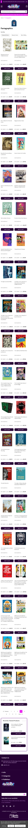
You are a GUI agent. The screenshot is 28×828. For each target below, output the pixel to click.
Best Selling (23, 35)
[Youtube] (10, 806)
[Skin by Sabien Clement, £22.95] (7, 208)
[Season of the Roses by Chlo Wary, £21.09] (7, 176)
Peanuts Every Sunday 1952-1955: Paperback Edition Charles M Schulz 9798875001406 (20, 56)
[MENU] (1, 6)
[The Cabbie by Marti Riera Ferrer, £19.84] (20, 341)
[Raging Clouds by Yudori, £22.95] (20, 111)
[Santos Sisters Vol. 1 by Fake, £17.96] (20, 143)
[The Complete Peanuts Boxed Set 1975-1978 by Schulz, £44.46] (7, 407)
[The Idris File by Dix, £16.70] (7, 473)
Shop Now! (25, 1)
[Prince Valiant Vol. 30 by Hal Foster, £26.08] (7, 111)
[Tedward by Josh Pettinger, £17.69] (20, 239)
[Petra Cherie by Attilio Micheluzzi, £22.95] (7, 78)
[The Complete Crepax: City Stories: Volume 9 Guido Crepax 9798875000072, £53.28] (7, 373)
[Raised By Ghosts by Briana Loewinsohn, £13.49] (7, 143)
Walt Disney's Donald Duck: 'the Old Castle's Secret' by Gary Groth (20, 654)
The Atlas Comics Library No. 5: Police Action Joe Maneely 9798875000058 (20, 283)
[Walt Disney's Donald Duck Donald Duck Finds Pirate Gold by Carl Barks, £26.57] (20, 606)
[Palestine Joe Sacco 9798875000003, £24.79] (7, 45)
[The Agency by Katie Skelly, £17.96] (7, 272)
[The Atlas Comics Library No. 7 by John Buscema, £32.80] (20, 306)
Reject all (11, 826)
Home (2, 18)
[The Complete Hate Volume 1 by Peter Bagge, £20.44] (20, 373)
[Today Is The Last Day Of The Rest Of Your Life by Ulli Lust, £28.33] (7, 571)
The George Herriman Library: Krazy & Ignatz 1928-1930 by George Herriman (20, 451)
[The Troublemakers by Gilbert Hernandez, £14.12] (7, 538)
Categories (6, 776)
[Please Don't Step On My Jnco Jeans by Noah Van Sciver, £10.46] (20, 78)
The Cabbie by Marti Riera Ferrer (20, 350)
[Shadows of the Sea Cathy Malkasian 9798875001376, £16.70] (20, 176)
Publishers (6, 779)
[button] (14, 816)
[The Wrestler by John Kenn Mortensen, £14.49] (20, 538)
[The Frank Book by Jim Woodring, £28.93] (7, 439)
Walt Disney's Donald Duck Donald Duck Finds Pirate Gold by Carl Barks (20, 617)
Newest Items (15, 35)
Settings (4, 826)
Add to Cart (18, 733)
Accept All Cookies (20, 826)
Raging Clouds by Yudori (19, 120)
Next (25, 721)
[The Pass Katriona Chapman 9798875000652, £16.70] (7, 506)
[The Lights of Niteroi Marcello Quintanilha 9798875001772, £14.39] (20, 473)
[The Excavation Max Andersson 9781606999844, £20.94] (20, 407)
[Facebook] (14, 806)
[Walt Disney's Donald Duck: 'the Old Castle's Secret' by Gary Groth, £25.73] (20, 642)
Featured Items (5, 35)
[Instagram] (3, 806)
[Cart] (26, 6)
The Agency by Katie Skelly (6, 281)
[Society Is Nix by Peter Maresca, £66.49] (20, 208)
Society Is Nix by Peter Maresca (20, 218)
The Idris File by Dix (5, 483)
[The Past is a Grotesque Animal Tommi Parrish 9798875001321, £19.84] (20, 506)
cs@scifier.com (6, 765)
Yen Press (13, 727)
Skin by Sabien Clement (5, 218)
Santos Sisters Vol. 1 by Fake (20, 153)
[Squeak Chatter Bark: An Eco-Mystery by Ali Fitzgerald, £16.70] (7, 239)
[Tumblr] (7, 806)
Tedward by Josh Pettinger (19, 249)
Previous (23, 721)
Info (4, 772)
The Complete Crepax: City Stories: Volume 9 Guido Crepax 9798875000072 (6, 384)
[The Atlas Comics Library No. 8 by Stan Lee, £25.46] (7, 341)
